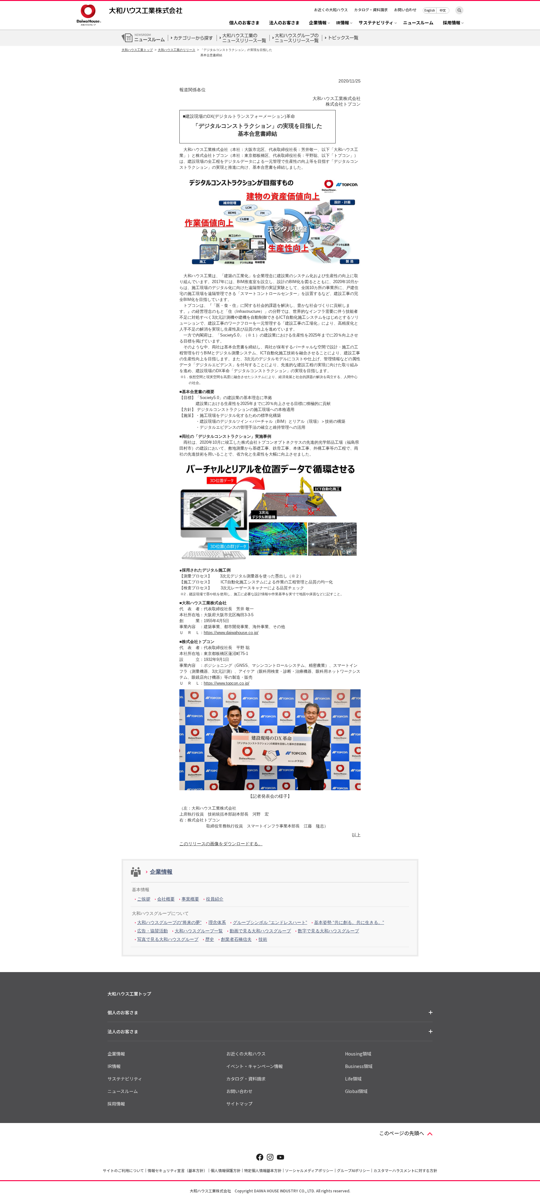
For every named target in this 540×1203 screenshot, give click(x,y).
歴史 (209, 939)
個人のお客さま (244, 23)
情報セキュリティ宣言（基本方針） (177, 1170)
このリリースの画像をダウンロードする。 (220, 843)
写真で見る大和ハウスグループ (167, 939)
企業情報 (161, 872)
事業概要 (190, 898)
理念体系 (217, 922)
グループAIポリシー (353, 1170)
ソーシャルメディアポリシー (309, 1170)
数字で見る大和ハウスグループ (328, 930)
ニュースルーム (418, 23)
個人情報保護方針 (226, 1170)
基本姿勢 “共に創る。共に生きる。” (349, 922)
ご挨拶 (143, 898)
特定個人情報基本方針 (263, 1170)
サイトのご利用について (123, 1170)
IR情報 (114, 1066)
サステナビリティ (125, 1079)
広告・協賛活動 (152, 930)
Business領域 (358, 1066)
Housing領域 (358, 1054)
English (429, 10)
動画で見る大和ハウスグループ (260, 930)
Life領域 (353, 1079)
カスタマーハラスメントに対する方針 (405, 1170)
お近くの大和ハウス (331, 9)
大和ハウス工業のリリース (176, 50)
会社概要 (166, 898)
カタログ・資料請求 (371, 9)
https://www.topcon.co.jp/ (226, 683)
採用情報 (116, 1104)
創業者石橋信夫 (236, 939)
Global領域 (356, 1091)
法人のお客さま (284, 23)
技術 (262, 939)
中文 (443, 10)
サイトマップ (239, 1104)
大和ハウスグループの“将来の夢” (169, 922)
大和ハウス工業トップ (137, 50)
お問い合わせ (405, 9)
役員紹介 (214, 898)
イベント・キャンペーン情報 (254, 1066)
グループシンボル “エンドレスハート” (270, 922)
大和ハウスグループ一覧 (199, 930)
